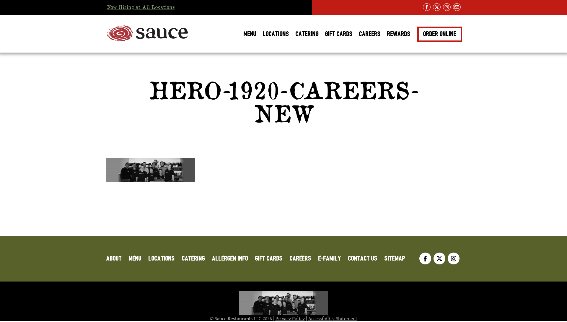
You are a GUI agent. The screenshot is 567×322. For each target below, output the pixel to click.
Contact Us (362, 258)
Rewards (398, 34)
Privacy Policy (290, 318)
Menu (250, 34)
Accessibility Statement (332, 318)
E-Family (329, 258)
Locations (276, 34)
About (114, 258)
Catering (307, 34)
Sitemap (394, 258)
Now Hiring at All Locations (141, 7)
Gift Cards (339, 34)
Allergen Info (230, 258)
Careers (370, 34)
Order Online (439, 34)
